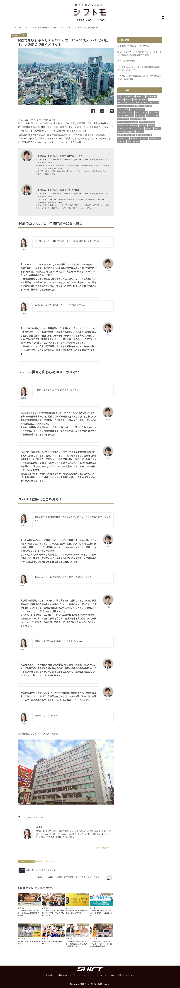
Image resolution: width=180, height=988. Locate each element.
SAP (128, 99)
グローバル (123, 109)
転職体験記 (155, 138)
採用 (140, 132)
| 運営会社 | (49, 975)
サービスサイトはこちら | (104, 975)
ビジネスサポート (125, 116)
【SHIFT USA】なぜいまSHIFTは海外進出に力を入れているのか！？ (139, 68)
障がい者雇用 (133, 141)
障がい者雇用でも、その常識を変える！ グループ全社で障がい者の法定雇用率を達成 (139, 53)
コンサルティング (125, 112)
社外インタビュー (143, 135)
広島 (121, 132)
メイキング (123, 119)
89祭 (121, 96)
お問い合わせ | (64, 975)
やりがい (122, 106)
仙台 (151, 122)
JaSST (140, 96)
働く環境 (40, 861)
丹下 (143, 122)
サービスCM (141, 112)
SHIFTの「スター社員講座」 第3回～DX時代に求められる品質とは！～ (139, 77)
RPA (121, 99)
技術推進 (130, 132)
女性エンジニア (136, 128)
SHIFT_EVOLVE (141, 99)
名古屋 (143, 125)
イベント (134, 106)
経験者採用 (123, 138)
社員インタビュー (54, 861)
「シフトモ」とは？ (83, 20)
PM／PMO (151, 96)
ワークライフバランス (127, 122)
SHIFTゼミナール (144, 103)
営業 (151, 125)
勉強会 (133, 125)
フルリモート (152, 116)
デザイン (154, 112)
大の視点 (123, 128)
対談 (157, 128)
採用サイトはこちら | (127, 975)
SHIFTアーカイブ (126, 103)
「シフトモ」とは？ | (81, 975)
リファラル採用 (138, 119)
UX (156, 103)
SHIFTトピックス (27, 861)
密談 (149, 128)
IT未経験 (130, 96)
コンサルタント (137, 109)
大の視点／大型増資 (126, 61)
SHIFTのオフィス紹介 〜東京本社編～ (134, 46)
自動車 (143, 138)
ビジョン (139, 116)
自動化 (134, 138)
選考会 (121, 141)
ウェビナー (146, 106)
